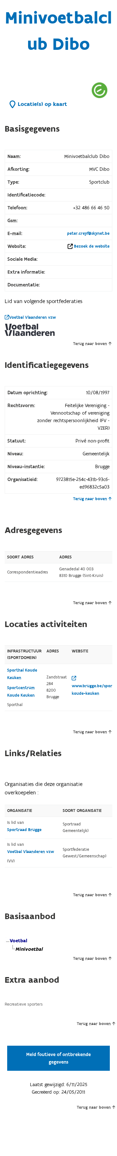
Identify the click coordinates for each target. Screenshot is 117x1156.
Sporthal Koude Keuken (22, 674)
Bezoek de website (92, 246)
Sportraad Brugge (24, 830)
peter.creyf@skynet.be (88, 233)
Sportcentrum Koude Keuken (21, 691)
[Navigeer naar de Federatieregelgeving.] (99, 90)
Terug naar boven (90, 344)
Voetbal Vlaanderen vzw (32, 317)
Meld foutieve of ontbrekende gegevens (58, 1058)
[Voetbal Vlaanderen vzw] (30, 330)
